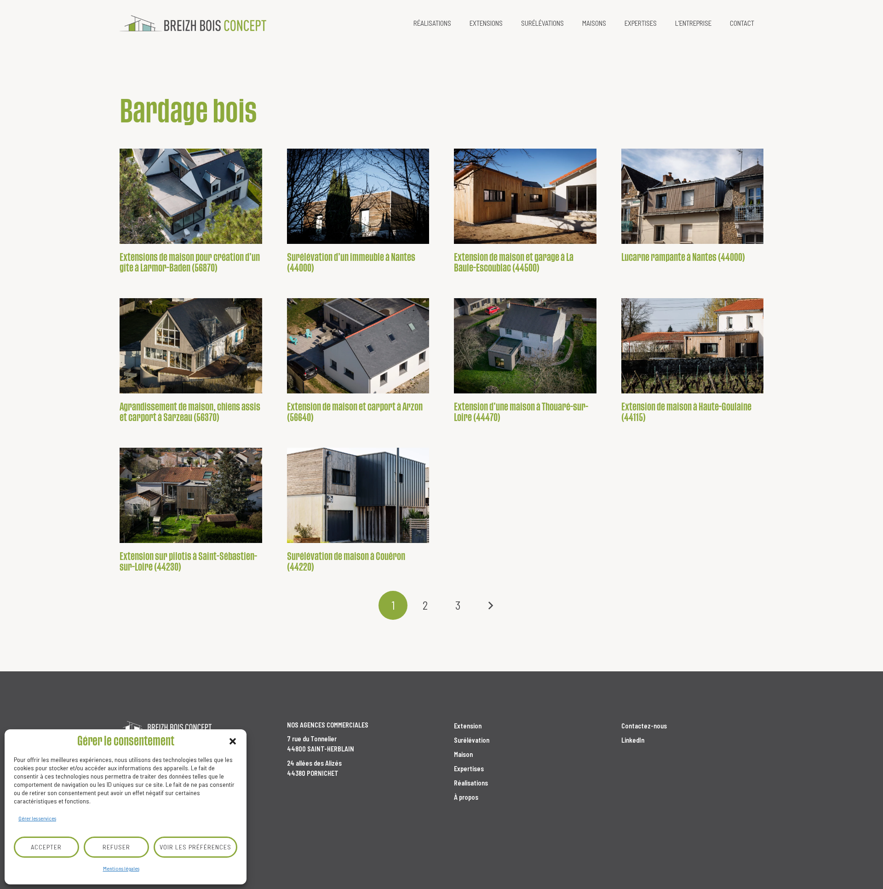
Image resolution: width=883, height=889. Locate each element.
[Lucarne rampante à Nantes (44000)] (692, 196)
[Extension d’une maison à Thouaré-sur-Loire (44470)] (525, 345)
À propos (466, 797)
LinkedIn (632, 740)
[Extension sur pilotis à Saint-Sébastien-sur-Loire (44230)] (191, 495)
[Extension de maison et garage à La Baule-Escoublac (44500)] (525, 196)
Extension (468, 726)
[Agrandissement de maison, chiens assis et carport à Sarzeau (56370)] (191, 345)
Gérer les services (37, 818)
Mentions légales (121, 868)
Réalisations (471, 783)
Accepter (46, 847)
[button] (232, 741)
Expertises (469, 769)
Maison (463, 754)
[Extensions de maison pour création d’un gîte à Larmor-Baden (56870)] (191, 196)
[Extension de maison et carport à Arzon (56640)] (358, 345)
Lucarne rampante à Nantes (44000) (683, 257)
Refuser (116, 847)
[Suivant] (490, 605)
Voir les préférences (195, 847)
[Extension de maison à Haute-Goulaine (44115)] (692, 345)
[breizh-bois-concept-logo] (193, 23)
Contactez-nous (644, 726)
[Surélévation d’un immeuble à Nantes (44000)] (358, 196)
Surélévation (471, 740)
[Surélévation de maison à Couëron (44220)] (358, 495)
